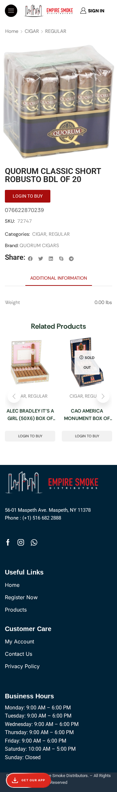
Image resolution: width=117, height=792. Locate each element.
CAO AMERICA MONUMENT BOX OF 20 (87, 415)
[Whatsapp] (34, 542)
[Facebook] (8, 542)
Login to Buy (30, 436)
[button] (11, 11)
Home (12, 31)
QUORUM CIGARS (39, 245)
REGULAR (55, 31)
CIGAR (32, 31)
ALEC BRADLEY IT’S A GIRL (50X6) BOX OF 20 (30, 415)
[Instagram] (21, 542)
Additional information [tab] (58, 278)
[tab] (58, 278)
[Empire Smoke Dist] (53, 481)
